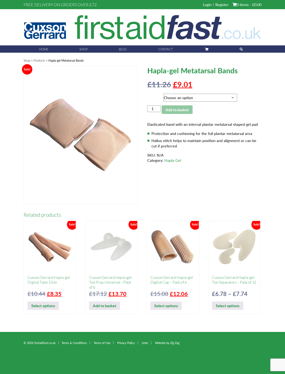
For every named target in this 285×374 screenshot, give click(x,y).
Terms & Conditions (74, 343)
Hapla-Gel (172, 160)
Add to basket (177, 109)
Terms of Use (102, 343)
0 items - (249, 4)
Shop (83, 49)
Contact (165, 49)
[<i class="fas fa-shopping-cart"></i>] (206, 49)
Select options (43, 305)
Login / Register (216, 4)
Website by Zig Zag (167, 343)
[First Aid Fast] (142, 26)
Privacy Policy (126, 343)
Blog (123, 49)
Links (145, 343)
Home (43, 49)
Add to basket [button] (104, 305)
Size (151, 96)
